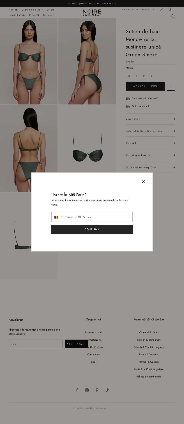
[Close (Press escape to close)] (143, 181)
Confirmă (92, 229)
